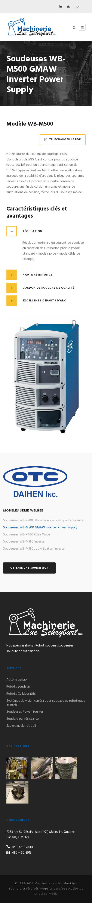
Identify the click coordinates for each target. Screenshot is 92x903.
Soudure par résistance (22, 718)
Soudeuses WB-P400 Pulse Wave (26, 534)
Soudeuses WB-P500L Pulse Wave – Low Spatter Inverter (44, 520)
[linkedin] (60, 6)
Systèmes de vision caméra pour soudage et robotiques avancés (45, 702)
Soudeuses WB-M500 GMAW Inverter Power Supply (40, 527)
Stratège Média (46, 893)
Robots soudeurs (18, 686)
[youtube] (68, 6)
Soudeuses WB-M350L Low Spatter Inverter (34, 548)
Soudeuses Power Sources (25, 711)
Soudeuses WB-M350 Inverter (24, 541)
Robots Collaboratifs (21, 693)
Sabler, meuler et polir (21, 725)
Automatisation (17, 679)
